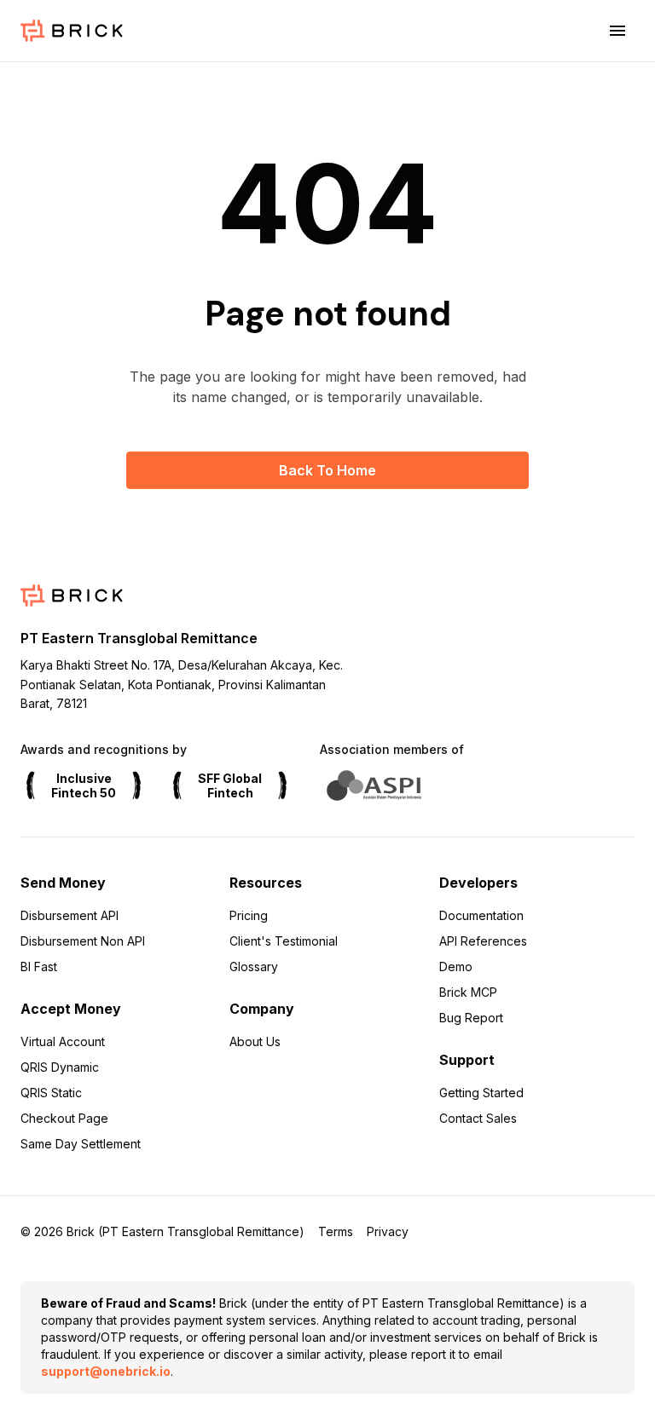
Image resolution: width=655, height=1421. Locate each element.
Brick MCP (468, 992)
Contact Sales (478, 1118)
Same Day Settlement (80, 1143)
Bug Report (471, 1017)
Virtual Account (62, 1041)
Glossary (253, 966)
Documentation (481, 915)
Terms (335, 1231)
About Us (255, 1041)
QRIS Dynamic (59, 1067)
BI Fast (38, 966)
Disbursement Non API (82, 941)
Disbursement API (69, 915)
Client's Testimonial (283, 941)
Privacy (388, 1231)
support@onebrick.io (106, 1371)
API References (483, 941)
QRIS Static (51, 1092)
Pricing (248, 915)
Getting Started (481, 1092)
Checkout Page (64, 1118)
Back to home (327, 470)
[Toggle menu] (617, 31)
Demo (455, 966)
